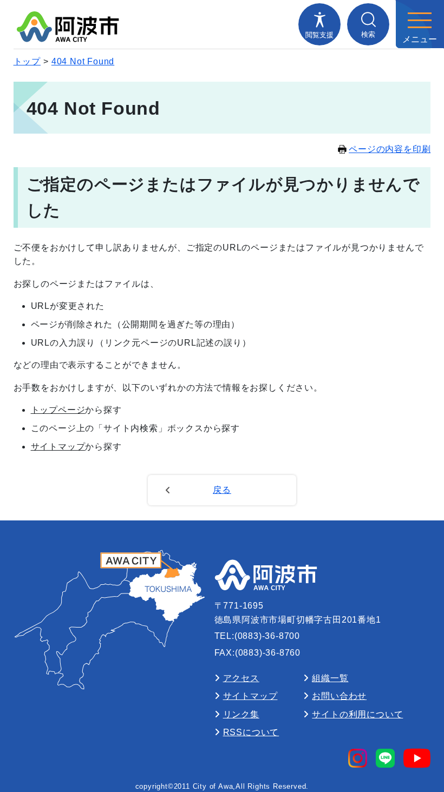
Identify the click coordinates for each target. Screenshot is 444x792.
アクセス (241, 678)
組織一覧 (330, 678)
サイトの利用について (357, 714)
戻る (222, 489)
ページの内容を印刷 (389, 149)
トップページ (58, 409)
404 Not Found (82, 61)
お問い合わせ (339, 696)
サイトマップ (58, 446)
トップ (27, 61)
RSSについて (251, 732)
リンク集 (241, 714)
